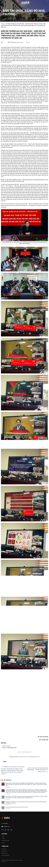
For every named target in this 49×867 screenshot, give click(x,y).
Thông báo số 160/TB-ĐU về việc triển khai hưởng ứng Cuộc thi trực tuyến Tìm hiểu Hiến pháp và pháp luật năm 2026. (26, 802)
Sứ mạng (3, 838)
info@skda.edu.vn (6, 826)
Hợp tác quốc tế (4, 853)
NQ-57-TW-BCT (7, 746)
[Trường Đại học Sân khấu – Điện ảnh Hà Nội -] (24, 3)
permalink (38, 756)
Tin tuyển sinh (4, 851)
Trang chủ (3, 23)
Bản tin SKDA (13, 11)
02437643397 (5, 823)
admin (2, 42)
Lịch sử (3, 836)
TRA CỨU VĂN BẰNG (5, 855)
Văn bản (3, 842)
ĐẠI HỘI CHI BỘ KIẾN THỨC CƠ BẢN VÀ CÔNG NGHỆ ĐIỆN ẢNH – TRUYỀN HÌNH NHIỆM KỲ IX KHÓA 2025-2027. (37, 769)
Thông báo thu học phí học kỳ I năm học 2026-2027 (16, 807)
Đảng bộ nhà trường (18, 42)
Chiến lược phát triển (5, 840)
